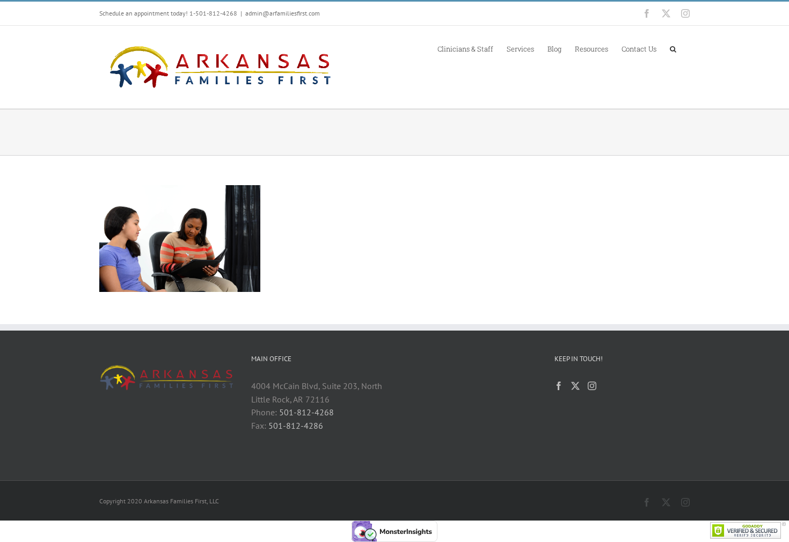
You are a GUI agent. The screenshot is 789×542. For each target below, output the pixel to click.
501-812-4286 (295, 425)
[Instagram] (592, 386)
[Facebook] (558, 386)
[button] (673, 48)
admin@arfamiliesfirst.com (282, 13)
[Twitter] (575, 386)
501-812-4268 (306, 412)
